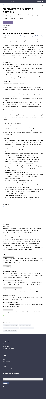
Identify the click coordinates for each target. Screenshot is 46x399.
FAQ (42, 36)
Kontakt (5, 364)
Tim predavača (6, 361)
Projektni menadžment (8, 348)
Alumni (4, 366)
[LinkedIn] (7, 387)
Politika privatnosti (7, 368)
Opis (4, 36)
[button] (42, 5)
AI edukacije (6, 341)
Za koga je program (25, 36)
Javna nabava (6, 346)
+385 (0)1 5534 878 (39, 1)
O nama (5, 359)
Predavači (38, 36)
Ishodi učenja (16, 36)
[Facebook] (3, 387)
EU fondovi (5, 344)
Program (32, 36)
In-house (5, 351)
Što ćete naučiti (9, 36)
